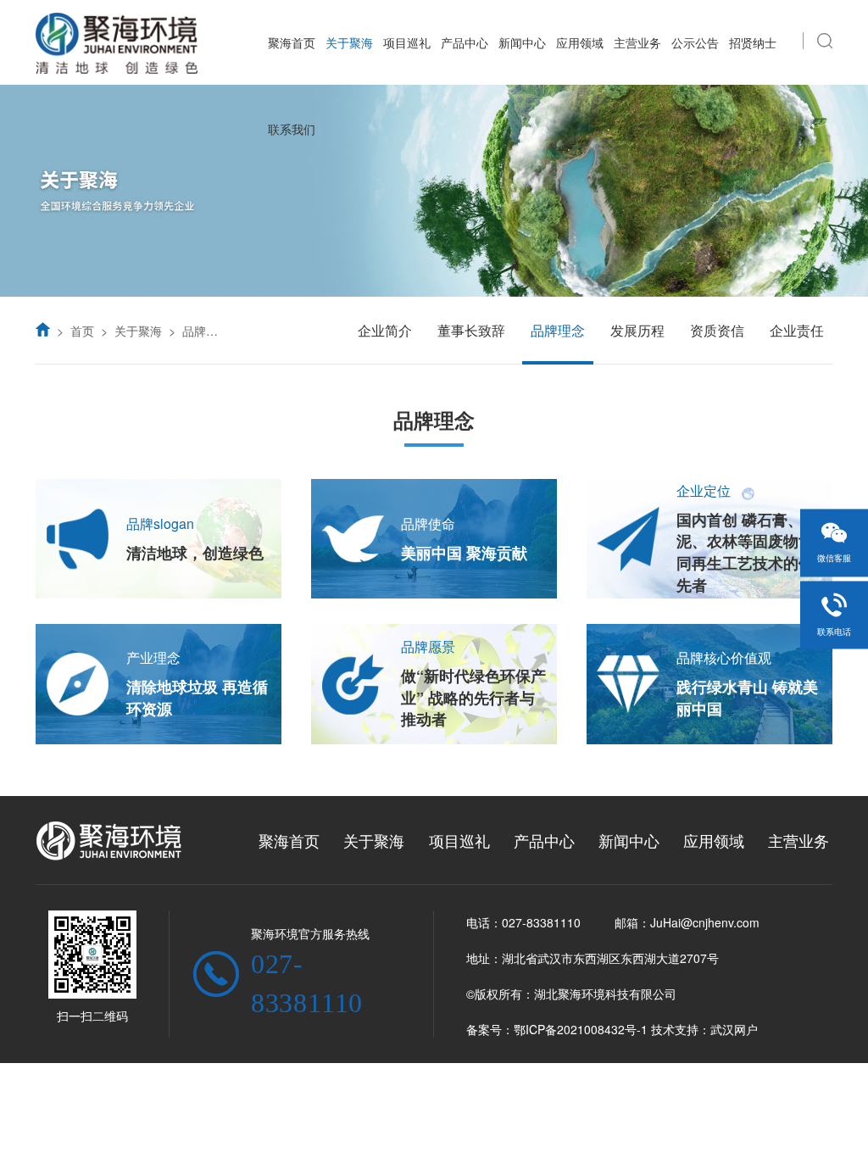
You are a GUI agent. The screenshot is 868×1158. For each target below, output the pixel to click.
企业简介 (385, 330)
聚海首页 (291, 42)
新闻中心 (522, 42)
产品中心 (464, 42)
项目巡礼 (407, 42)
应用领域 (580, 42)
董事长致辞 (471, 330)
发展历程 (637, 330)
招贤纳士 (752, 42)
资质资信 (717, 330)
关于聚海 (349, 42)
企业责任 (797, 330)
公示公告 (695, 42)
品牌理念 (206, 330)
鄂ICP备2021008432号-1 (581, 1029)
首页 (82, 330)
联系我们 (291, 128)
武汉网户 (734, 1029)
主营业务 (637, 42)
